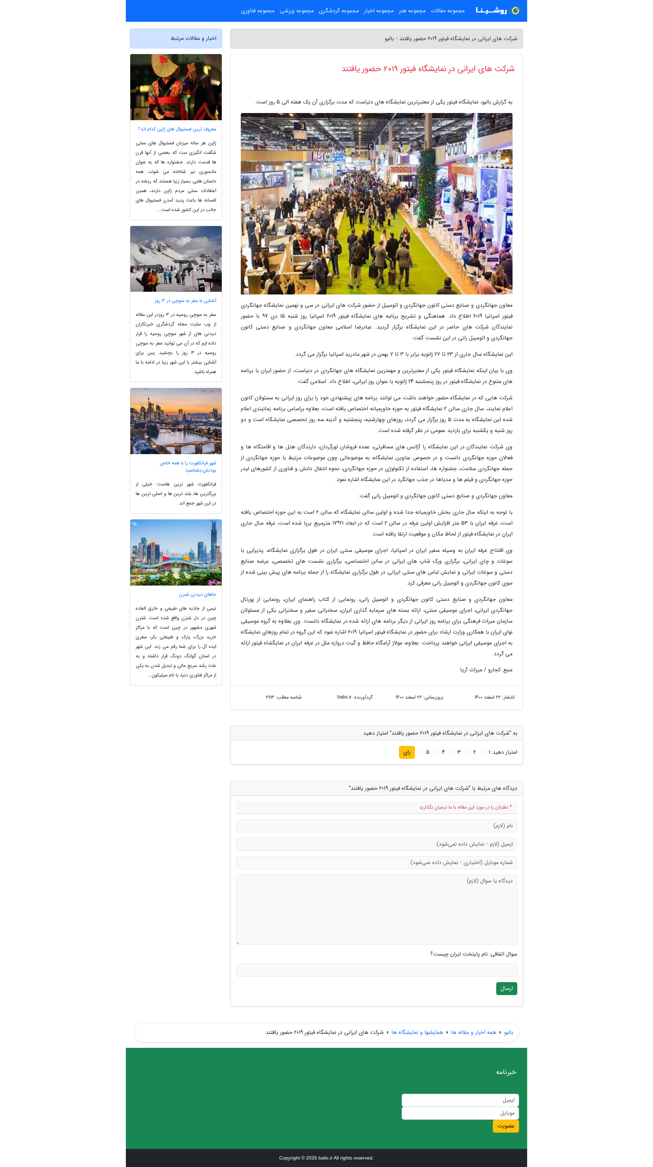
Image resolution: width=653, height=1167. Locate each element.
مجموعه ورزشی (297, 10)
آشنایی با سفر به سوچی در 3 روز (185, 300)
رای (407, 752)
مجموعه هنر (412, 10)
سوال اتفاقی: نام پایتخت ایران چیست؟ (473, 954)
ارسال (507, 988)
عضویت (506, 1126)
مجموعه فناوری (257, 10)
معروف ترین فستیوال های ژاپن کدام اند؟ (177, 129)
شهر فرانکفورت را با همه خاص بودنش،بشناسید (188, 467)
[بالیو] (498, 11)
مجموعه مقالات (448, 10)
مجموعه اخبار (379, 10)
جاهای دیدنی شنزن (197, 594)
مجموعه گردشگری (339, 10)
